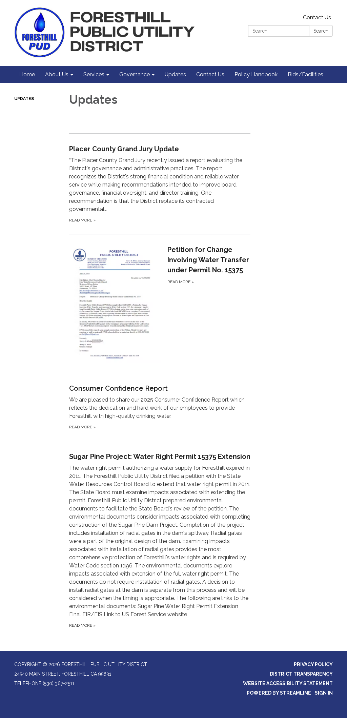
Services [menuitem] (93, 74)
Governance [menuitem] (134, 74)
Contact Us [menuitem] (210, 74)
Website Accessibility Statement (288, 683)
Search (320, 31)
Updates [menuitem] (175, 74)
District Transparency (301, 674)
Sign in (324, 693)
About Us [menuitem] (56, 74)
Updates (24, 98)
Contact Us (317, 17)
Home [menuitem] (27, 74)
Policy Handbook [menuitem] (256, 74)
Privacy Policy (313, 664)
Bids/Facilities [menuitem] (305, 74)
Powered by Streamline (279, 693)
